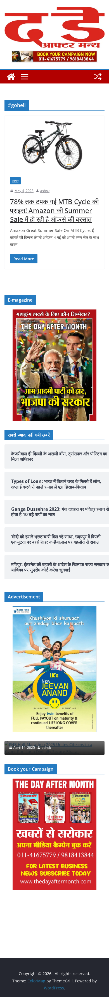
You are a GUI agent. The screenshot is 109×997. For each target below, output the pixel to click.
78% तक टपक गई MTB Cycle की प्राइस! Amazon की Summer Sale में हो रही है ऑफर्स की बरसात (54, 210)
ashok (44, 190)
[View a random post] (98, 76)
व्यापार (15, 181)
